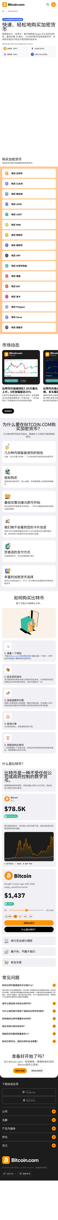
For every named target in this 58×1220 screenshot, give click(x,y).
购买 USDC (16, 204)
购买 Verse (16, 317)
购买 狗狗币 (17, 235)
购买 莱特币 (17, 245)
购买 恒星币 (17, 327)
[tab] (8, 916)
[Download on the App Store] (29, 1100)
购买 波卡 (16, 296)
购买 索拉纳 (17, 193)
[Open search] (47, 4)
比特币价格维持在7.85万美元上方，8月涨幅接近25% (20, 390)
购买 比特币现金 (19, 265)
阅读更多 (8, 411)
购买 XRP (16, 255)
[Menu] (53, 4)
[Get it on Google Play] (29, 1092)
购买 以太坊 (17, 183)
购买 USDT (16, 214)
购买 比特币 (17, 173)
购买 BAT (15, 286)
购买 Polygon (18, 306)
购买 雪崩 (16, 276)
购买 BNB (16, 224)
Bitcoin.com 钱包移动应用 (19, 656)
